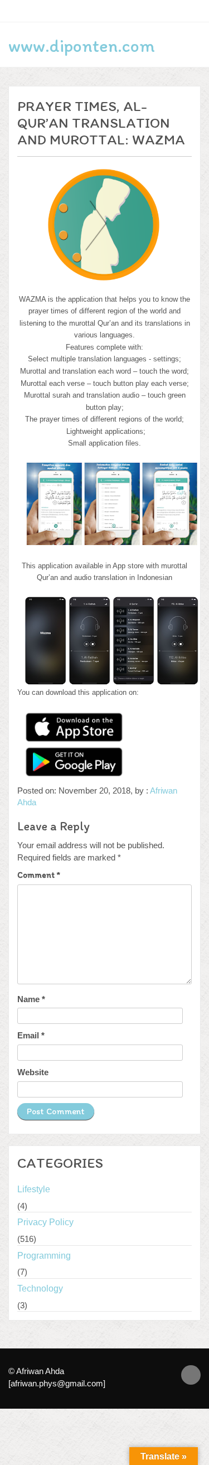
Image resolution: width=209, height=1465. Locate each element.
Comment (38, 875)
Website (32, 1072)
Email (31, 1035)
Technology (40, 1288)
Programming (44, 1255)
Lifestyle (33, 1189)
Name (31, 999)
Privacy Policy (45, 1222)
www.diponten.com (81, 45)
